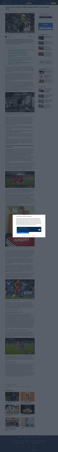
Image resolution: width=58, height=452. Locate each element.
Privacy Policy (34, 235)
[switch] (39, 229)
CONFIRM (22, 232)
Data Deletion (24, 235)
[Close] (43, 216)
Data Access (29, 235)
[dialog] (29, 226)
